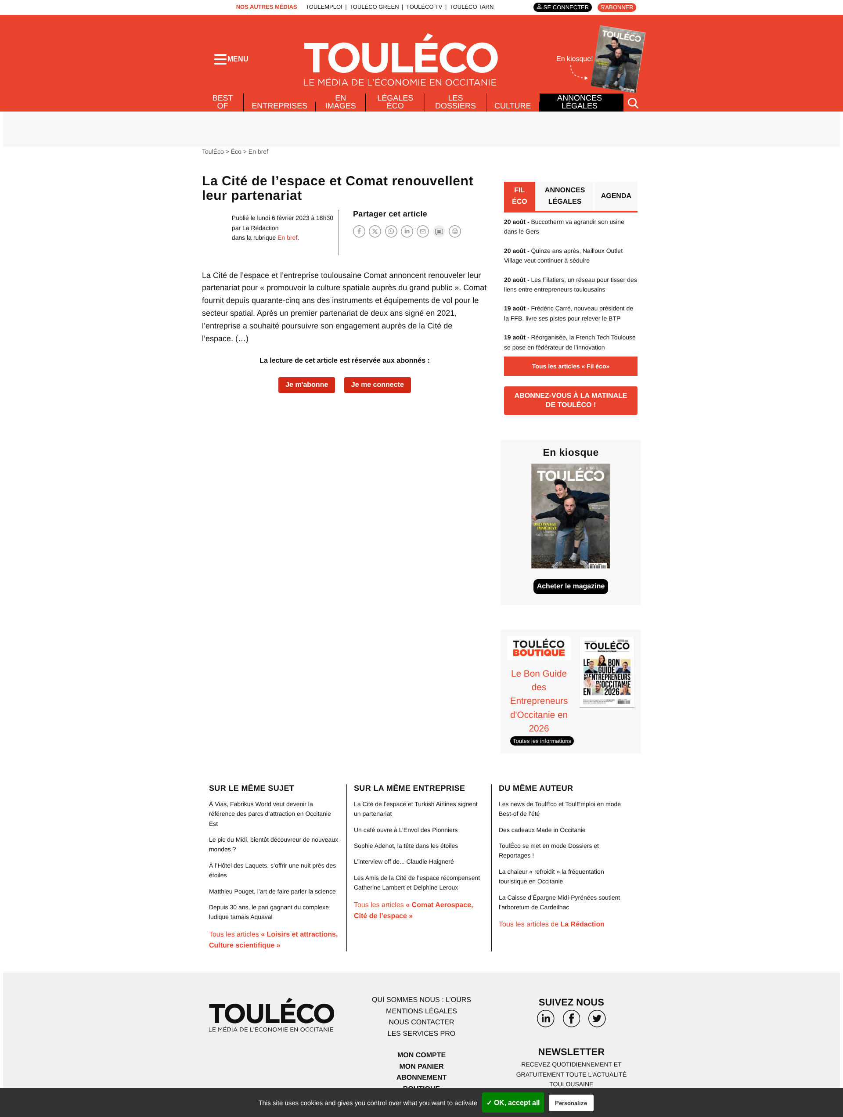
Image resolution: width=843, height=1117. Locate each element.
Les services (421, 1034)
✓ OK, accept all (513, 1102)
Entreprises (279, 105)
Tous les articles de (552, 924)
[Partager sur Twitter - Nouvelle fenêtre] (375, 231)
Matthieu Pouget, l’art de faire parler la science (272, 891)
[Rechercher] (633, 103)
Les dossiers (455, 102)
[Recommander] (423, 231)
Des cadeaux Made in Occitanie (542, 829)
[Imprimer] (455, 231)
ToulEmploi (324, 7)
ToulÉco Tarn (472, 7)
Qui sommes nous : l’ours (421, 1000)
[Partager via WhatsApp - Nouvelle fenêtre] (391, 231)
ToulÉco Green (374, 7)
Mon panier (421, 1066)
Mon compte (421, 1055)
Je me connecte (377, 385)
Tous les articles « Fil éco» (570, 366)
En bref (258, 151)
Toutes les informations (542, 741)
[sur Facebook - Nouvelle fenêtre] (571, 1022)
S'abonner (616, 7)
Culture (512, 105)
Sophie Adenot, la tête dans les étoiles (406, 845)
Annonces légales (579, 102)
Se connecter (566, 7)
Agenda (616, 196)
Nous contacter (421, 1022)
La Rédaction (260, 227)
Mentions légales (421, 1011)
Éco (236, 151)
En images (340, 102)
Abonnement (421, 1077)
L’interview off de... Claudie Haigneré (404, 861)
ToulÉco (213, 151)
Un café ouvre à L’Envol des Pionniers (406, 829)
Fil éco (519, 196)
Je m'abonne (306, 385)
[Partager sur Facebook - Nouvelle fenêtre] (359, 231)
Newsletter (571, 1051)
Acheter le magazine (571, 586)
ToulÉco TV (424, 7)
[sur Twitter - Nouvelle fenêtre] (597, 1022)
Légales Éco (395, 102)
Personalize (571, 1103)
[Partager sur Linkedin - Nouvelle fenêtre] (407, 231)
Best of (223, 102)
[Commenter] (439, 231)
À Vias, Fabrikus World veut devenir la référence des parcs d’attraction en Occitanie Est (270, 813)
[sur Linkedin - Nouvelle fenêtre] (546, 1022)
